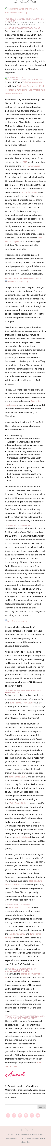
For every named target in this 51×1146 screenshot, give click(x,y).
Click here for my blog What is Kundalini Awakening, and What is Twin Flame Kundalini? (25, 90)
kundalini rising (22, 837)
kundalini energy (17, 934)
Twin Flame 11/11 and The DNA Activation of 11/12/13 (24, 20)
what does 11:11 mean (19, 907)
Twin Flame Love (17, 776)
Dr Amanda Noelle (17, 22)
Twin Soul (27, 702)
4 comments (28, 24)
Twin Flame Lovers (31, 166)
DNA (25, 162)
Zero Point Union (28, 192)
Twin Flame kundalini (32, 82)
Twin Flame (15, 702)
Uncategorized (12, 24)
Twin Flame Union (18, 803)
